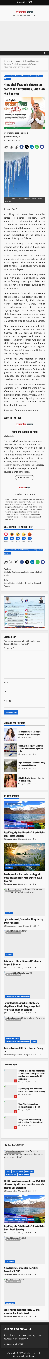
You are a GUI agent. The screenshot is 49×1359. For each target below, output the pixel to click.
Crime (8, 1171)
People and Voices (20, 865)
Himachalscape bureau (17, 133)
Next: (22, 582)
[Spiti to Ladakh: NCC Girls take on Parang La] (24, 1030)
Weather (7, 79)
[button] (6, 147)
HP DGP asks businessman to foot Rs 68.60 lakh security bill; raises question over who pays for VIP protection (10, 1075)
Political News (11, 1174)
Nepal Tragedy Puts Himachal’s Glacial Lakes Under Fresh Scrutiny (24, 834)
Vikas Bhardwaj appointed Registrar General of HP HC (10, 1106)
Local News (10, 1303)
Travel (40, 76)
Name (6, 682)
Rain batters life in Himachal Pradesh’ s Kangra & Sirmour (22, 962)
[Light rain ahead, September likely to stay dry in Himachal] (24, 902)
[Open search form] (45, 53)
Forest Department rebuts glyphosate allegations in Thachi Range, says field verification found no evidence (22, 1006)
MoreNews (18, 1356)
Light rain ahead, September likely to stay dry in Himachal (10, 765)
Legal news (29, 1171)
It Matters (9, 826)
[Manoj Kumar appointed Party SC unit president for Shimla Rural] (24, 1292)
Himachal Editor (11, 839)
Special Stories (20, 826)
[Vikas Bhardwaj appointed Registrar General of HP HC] (24, 1250)
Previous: (23, 572)
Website (7, 700)
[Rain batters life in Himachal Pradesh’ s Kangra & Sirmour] (24, 944)
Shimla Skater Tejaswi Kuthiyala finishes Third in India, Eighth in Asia (10, 750)
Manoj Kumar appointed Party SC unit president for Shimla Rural (10, 1122)
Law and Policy (17, 1171)
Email (6, 691)
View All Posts (25, 477)
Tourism (33, 76)
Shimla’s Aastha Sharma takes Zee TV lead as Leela (10, 780)
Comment (9, 648)
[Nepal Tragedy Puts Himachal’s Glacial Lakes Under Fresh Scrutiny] (24, 815)
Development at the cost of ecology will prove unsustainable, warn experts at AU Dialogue (23, 877)
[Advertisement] (24, 36)
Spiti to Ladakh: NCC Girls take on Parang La (23, 1049)
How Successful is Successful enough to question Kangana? (10, 734)
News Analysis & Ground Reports (16, 76)
